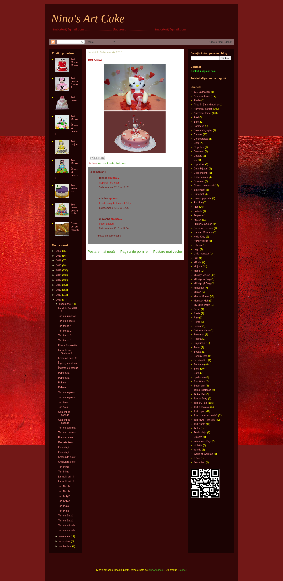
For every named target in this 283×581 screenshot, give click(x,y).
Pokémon (199, 334)
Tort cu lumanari (67, 316)
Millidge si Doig (202, 279)
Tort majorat (74, 144)
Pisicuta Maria (202, 330)
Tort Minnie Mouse (74, 62)
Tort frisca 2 (64, 330)
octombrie (64, 541)
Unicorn (198, 436)
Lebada (198, 245)
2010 (58, 299)
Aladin (197, 100)
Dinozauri (199, 181)
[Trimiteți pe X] (99, 158)
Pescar (198, 326)
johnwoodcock (156, 569)
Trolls (197, 428)
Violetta (198, 445)
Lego (196, 249)
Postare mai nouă (101, 251)
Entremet (199, 194)
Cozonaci (199, 151)
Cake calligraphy (203, 130)
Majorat (198, 266)
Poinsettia (63, 372)
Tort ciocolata (201, 407)
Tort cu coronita (66, 427)
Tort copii (121, 163)
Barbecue (199, 126)
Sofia (196, 372)
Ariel (196, 117)
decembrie (65, 303)
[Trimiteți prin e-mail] (92, 158)
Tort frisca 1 (64, 340)
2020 (58, 250)
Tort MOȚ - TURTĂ (204, 419)
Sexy (196, 368)
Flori (196, 206)
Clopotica (199, 147)
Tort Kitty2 (64, 496)
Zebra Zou (199, 462)
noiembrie (64, 536)
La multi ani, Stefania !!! (65, 352)
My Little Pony (202, 304)
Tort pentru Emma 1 (74, 83)
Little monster (201, 253)
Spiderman (200, 377)
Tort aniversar (74, 188)
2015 (58, 275)
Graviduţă (63, 447)
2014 (58, 280)
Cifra (196, 142)
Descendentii (201, 172)
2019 (58, 255)
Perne (197, 321)
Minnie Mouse (201, 296)
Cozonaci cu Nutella (75, 226)
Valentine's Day (202, 441)
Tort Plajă (63, 505)
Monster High (201, 300)
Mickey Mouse (202, 275)
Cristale (198, 155)
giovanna (104, 218)
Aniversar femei (202, 113)
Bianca (103, 177)
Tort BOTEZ (200, 402)
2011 (58, 294)
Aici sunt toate (106, 163)
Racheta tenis (66, 437)
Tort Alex (63, 402)
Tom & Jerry (200, 398)
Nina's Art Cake (88, 18)
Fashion (198, 202)
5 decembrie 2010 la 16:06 (114, 207)
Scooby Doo (200, 355)
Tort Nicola (64, 486)
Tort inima (63, 466)
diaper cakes (201, 177)
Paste (197, 313)
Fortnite (198, 211)
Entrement (199, 189)
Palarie (62, 382)
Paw (196, 317)
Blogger (182, 569)
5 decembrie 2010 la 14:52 (114, 187)
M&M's (197, 262)
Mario (197, 270)
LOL (196, 258)
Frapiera (198, 215)
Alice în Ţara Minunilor (206, 104)
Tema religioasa (202, 389)
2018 (58, 260)
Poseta (198, 338)
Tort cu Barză (65, 515)
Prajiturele (199, 343)
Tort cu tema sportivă (205, 415)
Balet (196, 121)
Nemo (197, 309)
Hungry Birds (201, 240)
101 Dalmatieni (202, 91)
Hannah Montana (203, 232)
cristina (103, 198)
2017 (58, 265)
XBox (197, 458)
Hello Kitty (199, 236)
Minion (197, 291)
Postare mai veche (167, 251)
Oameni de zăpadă (64, 413)
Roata (197, 347)
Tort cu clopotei (66, 320)
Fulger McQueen (203, 223)
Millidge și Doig (202, 283)
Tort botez (74, 99)
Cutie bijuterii (201, 168)
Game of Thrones (203, 228)
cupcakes (199, 164)
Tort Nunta (199, 424)
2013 (58, 285)
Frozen (197, 219)
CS (195, 159)
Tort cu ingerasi (66, 392)
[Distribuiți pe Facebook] (103, 158)
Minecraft (199, 287)
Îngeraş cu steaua (68, 363)
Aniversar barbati (203, 108)
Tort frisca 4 (64, 325)
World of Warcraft (203, 453)
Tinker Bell (200, 394)
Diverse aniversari (204, 185)
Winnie (197, 449)
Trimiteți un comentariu (108, 235)
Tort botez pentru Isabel (74, 209)
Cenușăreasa (201, 138)
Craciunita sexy (66, 457)
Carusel (198, 134)
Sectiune (198, 364)
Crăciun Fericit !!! (67, 358)
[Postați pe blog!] (95, 158)
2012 (58, 289)
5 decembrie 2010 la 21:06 (114, 228)
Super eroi (199, 385)
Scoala (197, 351)
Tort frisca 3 (64, 335)
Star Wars (199, 381)
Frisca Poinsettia (67, 345)
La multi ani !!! (66, 476)
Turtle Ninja (200, 432)
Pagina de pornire (134, 251)
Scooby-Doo (200, 360)
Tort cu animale (66, 525)
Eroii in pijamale (202, 198)
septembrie (65, 546)
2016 (58, 270)
